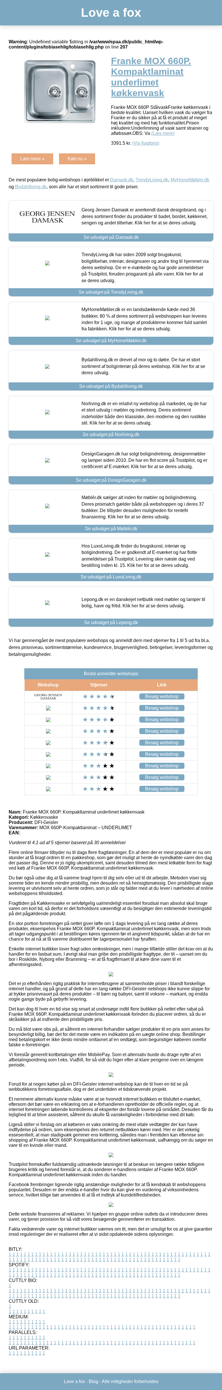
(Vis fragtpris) (145, 143)
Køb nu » (77, 158)
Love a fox (111, 12)
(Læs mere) (163, 133)
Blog (93, 1381)
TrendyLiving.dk (152, 179)
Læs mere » (32, 158)
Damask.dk (121, 179)
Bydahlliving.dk (31, 186)
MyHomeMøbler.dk (190, 179)
